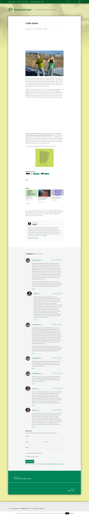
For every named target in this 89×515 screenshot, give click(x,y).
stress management (55, 214)
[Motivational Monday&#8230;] (57, 193)
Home (9, 1)
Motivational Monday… (56, 197)
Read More (71, 513)
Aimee (45, 29)
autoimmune (29, 210)
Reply (34, 288)
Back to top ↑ (42, 508)
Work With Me (25, 1)
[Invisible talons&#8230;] (31, 193)
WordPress (27, 508)
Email (46, 441)
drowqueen (36, 293)
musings (60, 212)
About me (14, 1)
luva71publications (36, 260)
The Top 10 (19, 1)
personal (29, 214)
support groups (30, 215)
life (56, 212)
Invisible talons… (29, 197)
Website (26, 447)
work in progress (39, 215)
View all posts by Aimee (33, 238)
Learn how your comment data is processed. (53, 464)
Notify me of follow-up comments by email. (34, 453)
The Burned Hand (22, 9)
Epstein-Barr (46, 210)
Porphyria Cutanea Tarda (38, 214)
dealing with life (37, 210)
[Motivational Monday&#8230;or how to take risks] (44, 193)
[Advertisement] (44, 41)
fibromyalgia (53, 210)
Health (40, 29)
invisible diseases (49, 212)
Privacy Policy (35, 508)
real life (47, 214)
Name (26, 441)
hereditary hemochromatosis (37, 212)
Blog (43, 1)
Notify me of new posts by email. (32, 456)
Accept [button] (67, 513)
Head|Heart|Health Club (35, 1)
